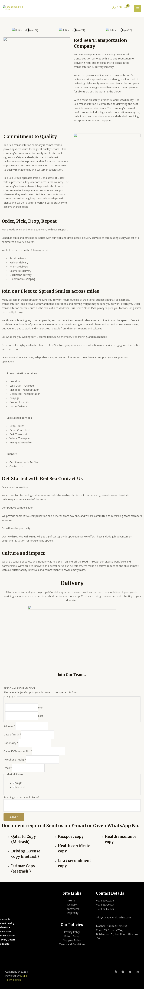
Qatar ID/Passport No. (18, 751)
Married (20, 787)
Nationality (11, 743)
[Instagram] (137, 971)
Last (40, 715)
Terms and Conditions (72, 944)
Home (72, 900)
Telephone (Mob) (15, 759)
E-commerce (71, 908)
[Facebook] (123, 971)
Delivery (72, 904)
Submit (13, 817)
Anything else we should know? (22, 797)
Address (9, 726)
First (40, 707)
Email (8, 767)
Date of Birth (12, 734)
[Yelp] (115, 971)
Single (18, 783)
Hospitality (72, 913)
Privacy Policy (72, 932)
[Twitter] (130, 971)
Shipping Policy (72, 940)
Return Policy (72, 936)
